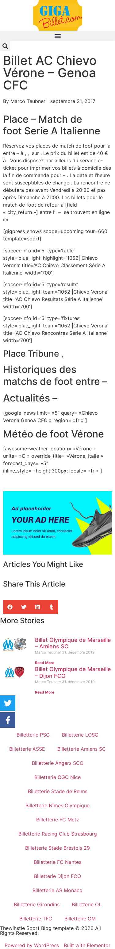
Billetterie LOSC (80, 735)
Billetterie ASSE (27, 749)
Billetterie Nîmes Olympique (57, 805)
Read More (44, 662)
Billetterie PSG (33, 735)
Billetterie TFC (35, 918)
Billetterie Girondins (36, 904)
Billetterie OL (87, 904)
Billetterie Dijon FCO (57, 876)
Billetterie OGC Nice (57, 777)
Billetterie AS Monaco (57, 890)
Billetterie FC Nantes (57, 862)
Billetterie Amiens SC (81, 749)
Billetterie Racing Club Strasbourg (57, 834)
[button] (57, 36)
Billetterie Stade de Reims (57, 791)
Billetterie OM (80, 918)
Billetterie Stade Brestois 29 (57, 848)
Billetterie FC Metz (57, 820)
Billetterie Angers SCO (57, 763)
